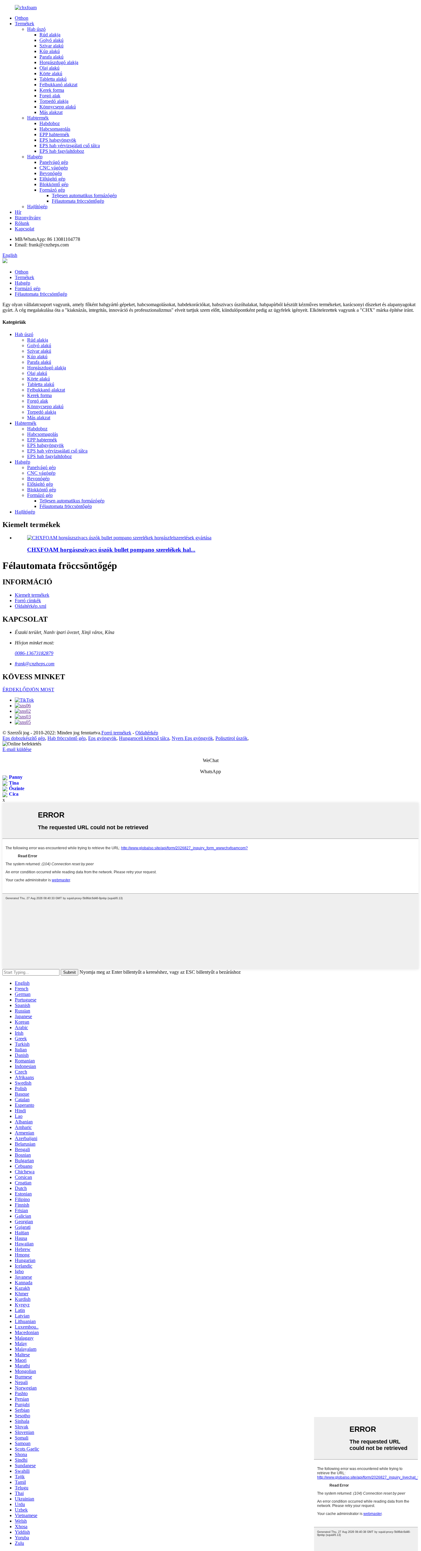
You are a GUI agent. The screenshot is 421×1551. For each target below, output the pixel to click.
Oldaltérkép (146, 732)
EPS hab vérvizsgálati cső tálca (69, 145)
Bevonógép (50, 173)
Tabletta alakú (53, 79)
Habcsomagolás (54, 129)
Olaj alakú (49, 68)
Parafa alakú (51, 56)
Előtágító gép (52, 178)
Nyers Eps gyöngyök (192, 738)
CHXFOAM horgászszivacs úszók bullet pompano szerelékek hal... (111, 549)
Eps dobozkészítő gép (23, 738)
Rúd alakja (49, 34)
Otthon (21, 18)
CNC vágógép (53, 167)
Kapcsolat (24, 228)
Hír (18, 212)
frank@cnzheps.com (35, 663)
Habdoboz (49, 123)
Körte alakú (50, 73)
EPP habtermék (54, 134)
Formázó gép (52, 190)
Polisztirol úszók (231, 738)
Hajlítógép (37, 206)
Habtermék (38, 117)
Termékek (24, 23)
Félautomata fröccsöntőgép (78, 201)
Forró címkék (28, 600)
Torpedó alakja (53, 101)
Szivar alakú (51, 45)
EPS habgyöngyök (57, 140)
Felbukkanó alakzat (58, 84)
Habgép (35, 156)
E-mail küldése (16, 749)
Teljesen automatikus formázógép (84, 195)
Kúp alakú (49, 51)
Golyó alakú (51, 40)
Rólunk (22, 223)
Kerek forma (51, 90)
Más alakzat (51, 112)
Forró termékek (116, 732)
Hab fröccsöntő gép (66, 738)
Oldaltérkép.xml (30, 606)
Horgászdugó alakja (58, 62)
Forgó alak (49, 95)
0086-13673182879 (34, 653)
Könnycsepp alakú (57, 106)
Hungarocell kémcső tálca (144, 738)
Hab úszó (36, 29)
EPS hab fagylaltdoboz (61, 151)
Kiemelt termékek (32, 595)
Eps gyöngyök (102, 738)
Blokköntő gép (53, 184)
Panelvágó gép (53, 162)
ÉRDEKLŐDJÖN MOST (28, 689)
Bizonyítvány (28, 217)
